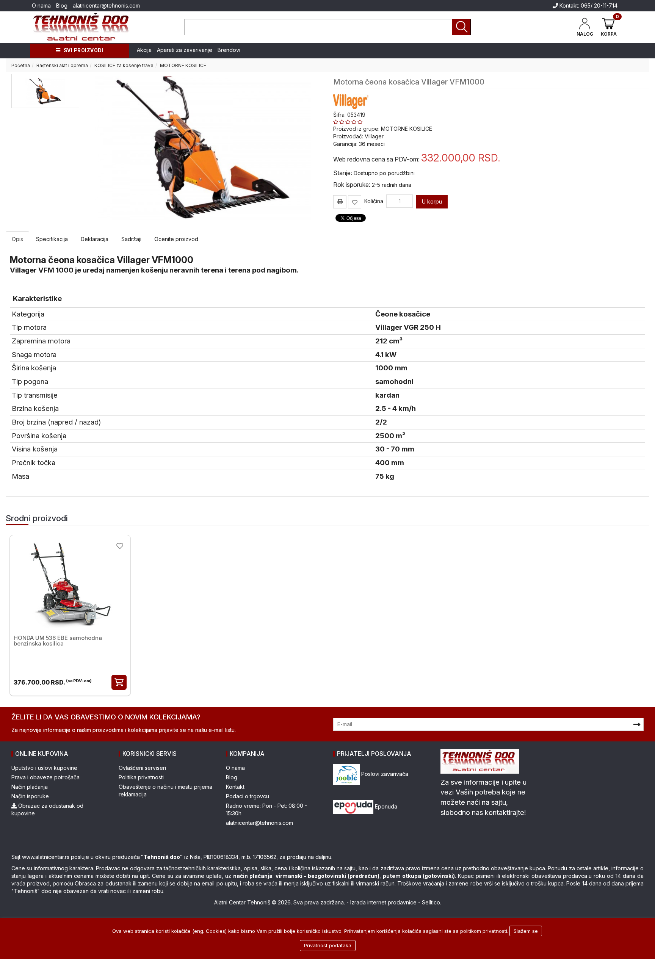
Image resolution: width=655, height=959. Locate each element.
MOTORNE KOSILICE (183, 65)
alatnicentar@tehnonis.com (106, 5)
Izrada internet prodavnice (383, 902)
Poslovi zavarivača (384, 774)
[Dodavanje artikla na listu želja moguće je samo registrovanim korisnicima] (354, 201)
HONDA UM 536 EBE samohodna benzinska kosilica (58, 640)
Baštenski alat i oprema (62, 65)
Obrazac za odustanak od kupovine (47, 809)
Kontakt (235, 786)
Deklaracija (94, 239)
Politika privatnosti (141, 777)
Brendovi (229, 50)
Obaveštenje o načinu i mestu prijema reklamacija (165, 790)
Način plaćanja (29, 786)
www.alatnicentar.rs (45, 857)
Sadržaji (131, 239)
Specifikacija (52, 239)
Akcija (144, 50)
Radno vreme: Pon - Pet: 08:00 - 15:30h (266, 809)
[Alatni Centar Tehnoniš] (81, 27)
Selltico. (431, 902)
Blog (61, 5)
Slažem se (526, 931)
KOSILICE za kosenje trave (124, 65)
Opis (17, 239)
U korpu (432, 201)
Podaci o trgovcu (247, 796)
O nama (41, 5)
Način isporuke (30, 796)
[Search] (461, 27)
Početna (20, 65)
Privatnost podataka (327, 945)
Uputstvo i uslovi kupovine (44, 768)
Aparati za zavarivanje (184, 50)
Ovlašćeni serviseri (142, 768)
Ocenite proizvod (176, 239)
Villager (374, 136)
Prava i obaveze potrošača (45, 777)
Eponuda (385, 806)
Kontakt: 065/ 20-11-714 (587, 5)
